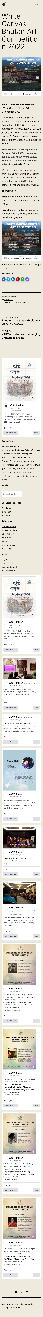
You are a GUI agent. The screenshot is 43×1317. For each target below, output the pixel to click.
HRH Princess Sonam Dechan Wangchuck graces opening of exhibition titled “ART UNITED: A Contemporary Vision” (21, 468)
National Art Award (11, 446)
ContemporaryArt (21, 1005)
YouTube (6, 515)
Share (36, 432)
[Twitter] (8, 279)
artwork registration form (15, 164)
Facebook (6, 508)
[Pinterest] (18, 279)
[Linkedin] (13, 279)
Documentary (8, 534)
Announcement (9, 526)
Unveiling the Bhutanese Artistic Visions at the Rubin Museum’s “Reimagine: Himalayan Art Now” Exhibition (21, 454)
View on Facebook (11, 432)
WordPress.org (8, 571)
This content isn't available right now (16, 723)
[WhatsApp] (22, 279)
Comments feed (9, 567)
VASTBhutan (8, 1005)
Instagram (6, 512)
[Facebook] (4, 279)
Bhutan (31, 1005)
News (4, 541)
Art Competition (22, 302)
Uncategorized (8, 545)
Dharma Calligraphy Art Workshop (18, 461)
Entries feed (7, 563)
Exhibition (6, 537)
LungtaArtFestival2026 (12, 1000)
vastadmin (8, 299)
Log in (4, 559)
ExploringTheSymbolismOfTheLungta (17, 1002)
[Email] (27, 279)
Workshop (6, 549)
